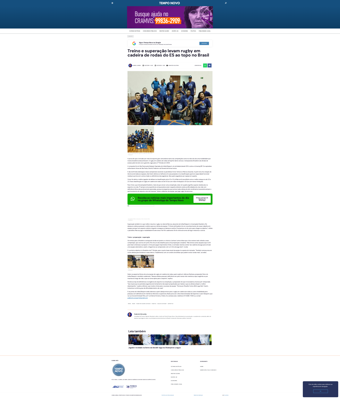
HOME (201, 373)
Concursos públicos (177, 377)
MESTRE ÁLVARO (175, 380)
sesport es (170, 303)
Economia (174, 387)
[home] (169, 3)
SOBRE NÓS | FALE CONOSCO (208, 377)
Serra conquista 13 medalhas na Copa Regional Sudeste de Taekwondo (179, 350)
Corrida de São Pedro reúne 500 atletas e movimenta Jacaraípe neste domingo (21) (201, 350)
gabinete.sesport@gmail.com (138, 298)
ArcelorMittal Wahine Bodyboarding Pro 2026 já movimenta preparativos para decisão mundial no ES (159, 351)
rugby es (154, 303)
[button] (205, 65)
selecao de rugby (162, 303)
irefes (129, 303)
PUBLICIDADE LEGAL (176, 391)
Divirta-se (174, 384)
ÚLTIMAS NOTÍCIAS (176, 373)
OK (320, 391)
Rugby (133, 303)
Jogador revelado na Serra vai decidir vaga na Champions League (137, 349)
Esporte (130, 36)
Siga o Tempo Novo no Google (150, 43)
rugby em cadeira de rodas (143, 303)
